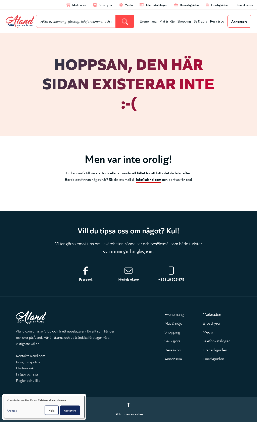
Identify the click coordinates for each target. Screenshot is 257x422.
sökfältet (138, 172)
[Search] (125, 21)
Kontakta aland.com (30, 355)
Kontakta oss (245, 5)
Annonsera (239, 21)
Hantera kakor (26, 367)
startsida (102, 172)
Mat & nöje (167, 21)
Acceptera (70, 410)
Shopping (184, 21)
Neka (52, 410)
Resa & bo (217, 21)
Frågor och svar (27, 374)
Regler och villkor (29, 380)
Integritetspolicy (28, 361)
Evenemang (148, 21)
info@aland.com (148, 179)
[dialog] (44, 407)
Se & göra (200, 21)
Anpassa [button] (12, 410)
